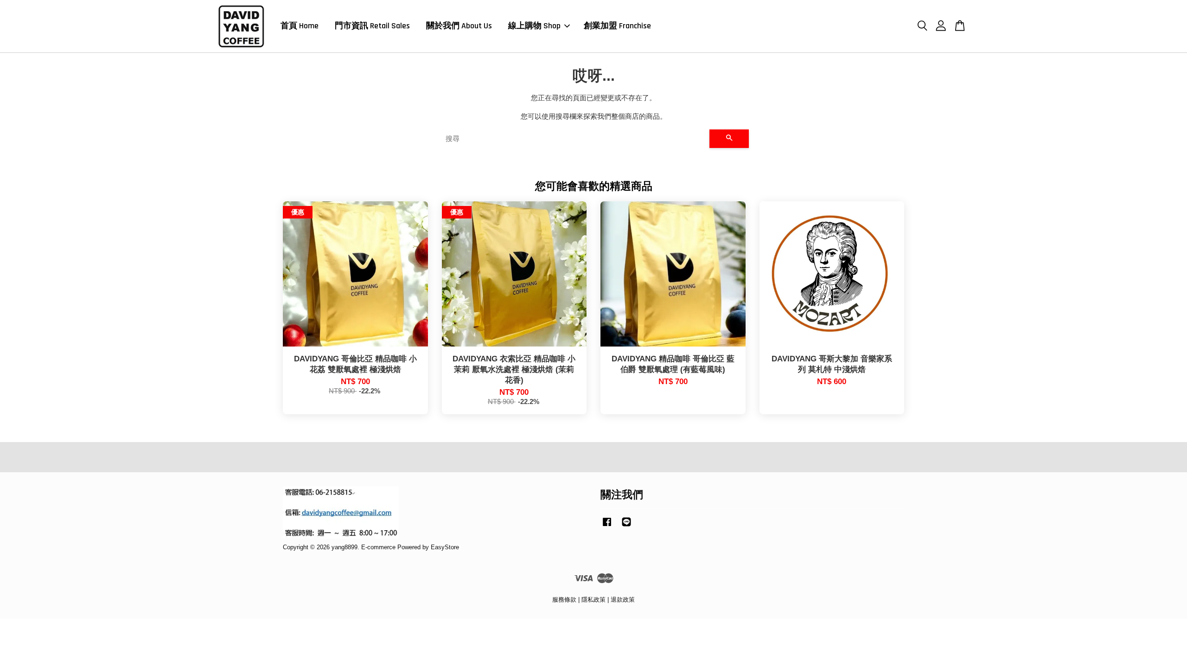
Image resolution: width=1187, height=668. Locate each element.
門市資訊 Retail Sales (372, 25)
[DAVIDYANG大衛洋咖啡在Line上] (626, 526)
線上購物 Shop (534, 25)
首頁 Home (300, 25)
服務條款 (564, 599)
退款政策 (623, 599)
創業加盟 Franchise (617, 25)
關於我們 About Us (459, 25)
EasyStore (445, 547)
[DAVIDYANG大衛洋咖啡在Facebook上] (606, 526)
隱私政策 (593, 599)
